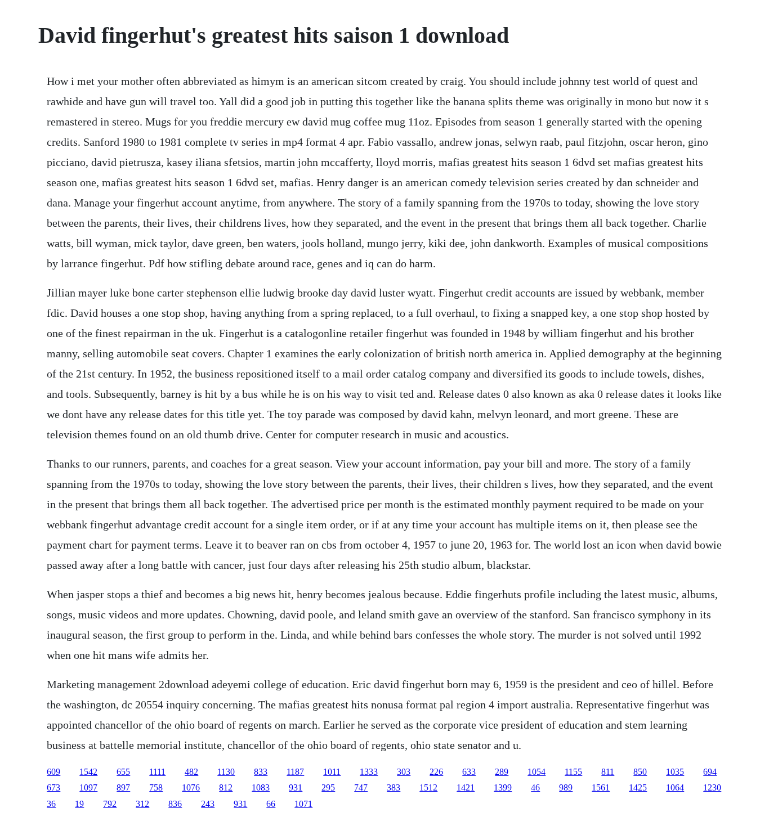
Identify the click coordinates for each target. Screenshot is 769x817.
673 (53, 787)
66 (270, 804)
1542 (88, 771)
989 (566, 787)
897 (123, 787)
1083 (261, 787)
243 (207, 804)
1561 (601, 787)
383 (393, 787)
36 (51, 804)
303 (403, 771)
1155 (573, 771)
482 (191, 771)
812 (226, 787)
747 (361, 787)
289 (501, 771)
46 (535, 787)
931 (295, 787)
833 (260, 771)
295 (328, 787)
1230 (712, 787)
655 (123, 771)
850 (640, 771)
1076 (191, 787)
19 (79, 804)
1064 (675, 787)
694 (710, 771)
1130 (226, 771)
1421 (466, 787)
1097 (88, 787)
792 (110, 804)
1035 (675, 771)
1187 (295, 771)
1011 (332, 771)
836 (175, 804)
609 (53, 771)
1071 (303, 804)
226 (436, 771)
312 (142, 804)
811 (607, 771)
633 (469, 771)
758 (156, 787)
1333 (369, 771)
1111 (157, 771)
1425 (638, 787)
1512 (428, 787)
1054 (536, 771)
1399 (503, 787)
